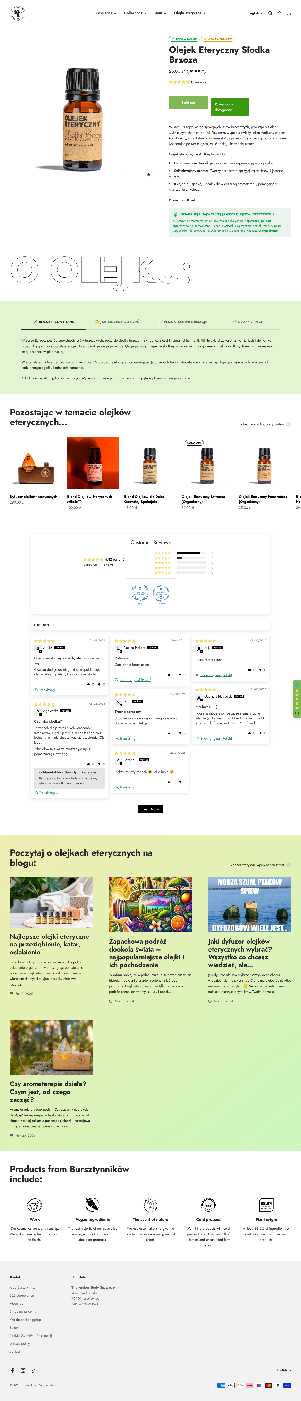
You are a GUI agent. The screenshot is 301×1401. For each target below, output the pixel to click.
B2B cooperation (22, 1295)
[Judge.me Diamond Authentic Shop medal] (140, 593)
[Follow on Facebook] (12, 1370)
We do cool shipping (25, 1319)
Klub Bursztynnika (22, 1287)
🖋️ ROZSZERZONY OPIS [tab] (53, 321)
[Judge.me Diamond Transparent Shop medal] (161, 593)
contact (15, 1351)
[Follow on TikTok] (33, 1370)
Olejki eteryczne (187, 12)
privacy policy (20, 1343)
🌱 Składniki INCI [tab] (247, 321)
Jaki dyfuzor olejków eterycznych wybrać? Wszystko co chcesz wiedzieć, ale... (240, 953)
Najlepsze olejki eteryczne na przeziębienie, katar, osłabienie (49, 944)
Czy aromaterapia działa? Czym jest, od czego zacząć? (48, 1091)
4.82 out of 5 (114, 559)
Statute (14, 1327)
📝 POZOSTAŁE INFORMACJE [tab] (182, 321)
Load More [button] (150, 809)
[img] (44, 641)
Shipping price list (23, 1311)
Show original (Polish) (135, 680)
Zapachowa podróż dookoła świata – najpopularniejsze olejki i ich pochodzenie (146, 953)
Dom (158, 12)
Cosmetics (104, 12)
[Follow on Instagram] (23, 1370)
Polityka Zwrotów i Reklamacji (31, 1335)
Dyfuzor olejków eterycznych (33, 496)
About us (16, 1303)
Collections (133, 12)
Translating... (48, 690)
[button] (180, 82)
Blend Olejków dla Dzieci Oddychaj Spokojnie (144, 499)
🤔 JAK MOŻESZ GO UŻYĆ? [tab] (118, 321)
